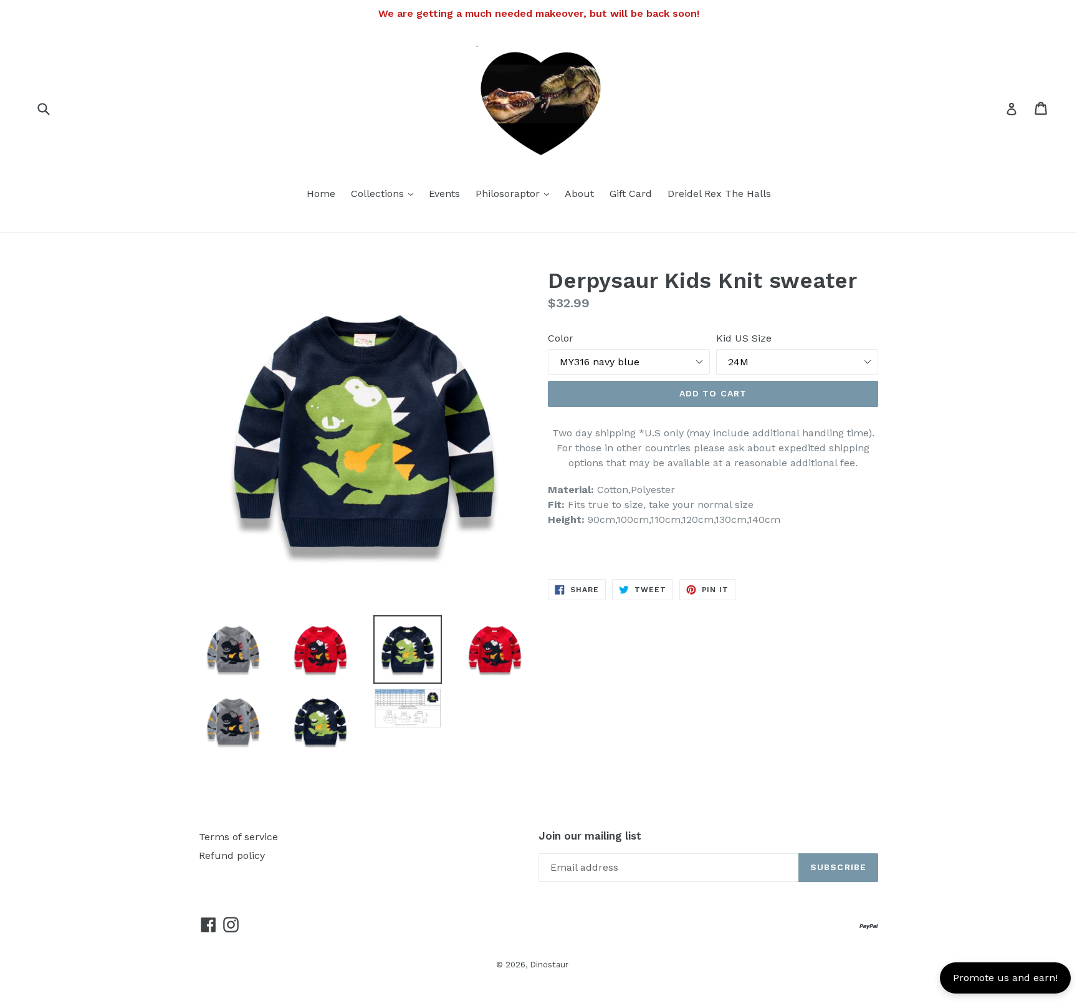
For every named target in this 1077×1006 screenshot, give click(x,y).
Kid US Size (744, 338)
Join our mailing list (589, 836)
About (579, 193)
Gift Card (631, 193)
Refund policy (232, 855)
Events (444, 193)
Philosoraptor (515, 193)
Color (560, 338)
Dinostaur (549, 964)
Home (321, 193)
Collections (385, 193)
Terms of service (238, 837)
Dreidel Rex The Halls (719, 193)
